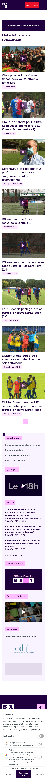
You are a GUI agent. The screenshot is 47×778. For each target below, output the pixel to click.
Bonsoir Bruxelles (14, 450)
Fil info (10, 502)
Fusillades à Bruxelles (16, 460)
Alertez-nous (32, 5)
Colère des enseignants (17, 455)
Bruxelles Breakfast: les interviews (22, 444)
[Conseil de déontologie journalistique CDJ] (23, 648)
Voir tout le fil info (14, 555)
